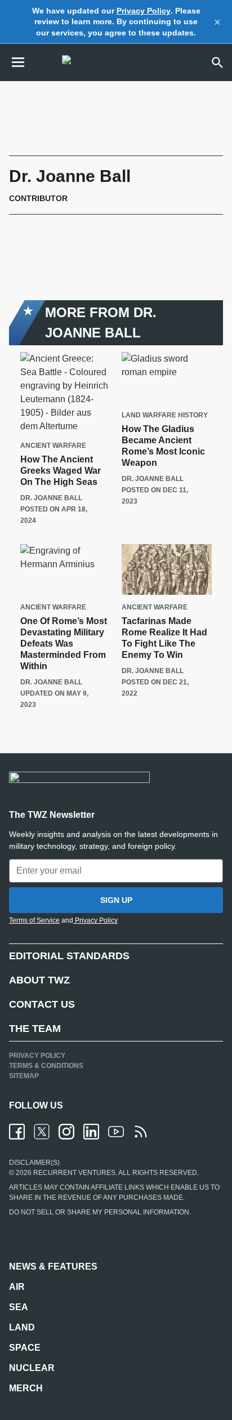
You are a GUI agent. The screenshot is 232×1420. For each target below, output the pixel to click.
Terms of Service (34, 920)
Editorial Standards (69, 955)
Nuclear (32, 1368)
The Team (35, 1028)
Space (25, 1347)
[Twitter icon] (42, 1131)
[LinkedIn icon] (91, 1131)
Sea (18, 1307)
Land (22, 1327)
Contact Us (42, 1004)
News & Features (53, 1266)
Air (17, 1287)
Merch (26, 1388)
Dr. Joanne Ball (51, 498)
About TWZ (39, 980)
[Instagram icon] (66, 1131)
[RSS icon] (141, 1131)
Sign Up (116, 900)
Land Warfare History (165, 415)
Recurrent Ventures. (74, 1173)
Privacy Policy (144, 10)
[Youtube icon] (116, 1131)
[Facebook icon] (17, 1131)
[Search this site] (217, 62)
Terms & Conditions (46, 1066)
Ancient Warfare (53, 445)
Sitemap (24, 1076)
